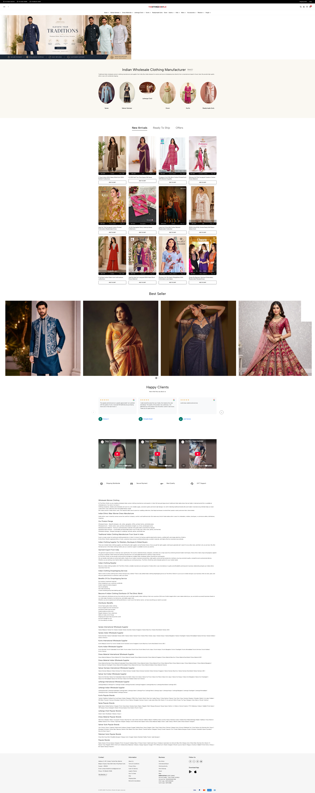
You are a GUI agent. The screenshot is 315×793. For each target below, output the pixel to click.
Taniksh (100, 698)
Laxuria (180, 745)
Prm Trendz (111, 721)
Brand (160, 771)
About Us (131, 761)
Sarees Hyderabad (112, 636)
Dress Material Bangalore (204, 663)
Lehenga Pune (141, 690)
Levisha (164, 719)
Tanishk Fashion (147, 729)
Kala (159, 719)
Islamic (171, 12)
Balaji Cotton (161, 721)
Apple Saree (101, 706)
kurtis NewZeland (153, 643)
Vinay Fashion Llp (196, 727)
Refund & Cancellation (134, 781)
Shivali (201, 700)
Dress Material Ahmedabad (120, 665)
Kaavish (168, 729)
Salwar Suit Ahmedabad (104, 678)
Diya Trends (139, 698)
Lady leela (166, 743)
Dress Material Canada (128, 657)
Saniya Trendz (161, 729)
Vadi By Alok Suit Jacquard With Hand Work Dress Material (142, 278)
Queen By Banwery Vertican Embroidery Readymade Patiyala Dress (201, 278)
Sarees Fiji (110, 630)
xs (165, 221)
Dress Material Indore (143, 663)
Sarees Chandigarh (180, 636)
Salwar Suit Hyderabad (115, 677)
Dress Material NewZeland (183, 657)
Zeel (104, 714)
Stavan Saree (164, 706)
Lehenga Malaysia (103, 684)
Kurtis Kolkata (205, 649)
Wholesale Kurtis (102, 526)
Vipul (140, 708)
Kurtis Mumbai (102, 649)
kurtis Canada (116, 643)
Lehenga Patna (149, 690)
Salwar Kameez (114, 12)
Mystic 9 (163, 700)
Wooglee (136, 700)
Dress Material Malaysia (104, 657)
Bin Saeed (142, 721)
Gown (165, 12)
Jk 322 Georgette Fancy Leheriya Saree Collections (140, 228)
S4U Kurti (117, 745)
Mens (182, 12)
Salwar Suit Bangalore (188, 677)
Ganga (193, 719)
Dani (153, 727)
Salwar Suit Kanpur (177, 677)
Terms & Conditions (134, 763)
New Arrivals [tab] (139, 127)
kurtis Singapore (134, 643)
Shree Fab (101, 737)
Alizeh (144, 698)
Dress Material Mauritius (169, 657)
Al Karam (106, 729)
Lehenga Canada (120, 684)
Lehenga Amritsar (103, 692)
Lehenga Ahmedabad (200, 690)
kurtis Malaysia (102, 643)
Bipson (150, 719)
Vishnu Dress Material (151, 721)
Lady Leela (151, 700)
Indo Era (122, 700)
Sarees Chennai (102, 637)
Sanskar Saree (133, 706)
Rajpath (144, 706)
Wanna (131, 700)
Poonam (106, 700)
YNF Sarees (101, 708)
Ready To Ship (161, 127)
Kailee (124, 698)
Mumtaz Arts (205, 727)
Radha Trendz (147, 737)
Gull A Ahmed (134, 721)
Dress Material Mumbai (104, 663)
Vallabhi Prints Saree (208, 706)
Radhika (105, 698)
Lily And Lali (173, 743)
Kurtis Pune (135, 649)
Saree (106, 12)
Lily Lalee (206, 698)
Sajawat (112, 727)
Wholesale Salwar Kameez (105, 529)
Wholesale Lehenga (103, 531)
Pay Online (161, 761)
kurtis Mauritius (144, 643)
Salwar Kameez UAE (199, 671)
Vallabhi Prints (201, 745)
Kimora (181, 727)
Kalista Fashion (109, 706)
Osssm (146, 700)
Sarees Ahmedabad (191, 636)
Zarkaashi (111, 708)
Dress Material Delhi (131, 663)
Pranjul (122, 719)
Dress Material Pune (155, 663)
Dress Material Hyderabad (118, 663)
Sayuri (107, 727)
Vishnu (207, 745)
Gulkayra (124, 727)
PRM (133, 698)
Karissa (111, 700)
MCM (175, 721)
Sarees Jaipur (152, 636)
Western (200, 12)
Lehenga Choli (138, 12)
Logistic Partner (133, 771)
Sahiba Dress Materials (186, 719)
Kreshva (194, 745)
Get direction (102, 774)
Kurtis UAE (162, 643)
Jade (167, 721)
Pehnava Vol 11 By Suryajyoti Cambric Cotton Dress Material (202, 178)
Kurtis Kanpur (157, 649)
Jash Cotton (135, 719)
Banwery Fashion (121, 729)
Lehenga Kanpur (167, 690)
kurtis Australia (125, 643)
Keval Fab (107, 737)
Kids (177, 12)
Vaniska (186, 698)
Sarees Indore (129, 636)
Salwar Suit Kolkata (128, 678)
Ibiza (145, 727)
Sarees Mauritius (146, 630)
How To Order (132, 773)
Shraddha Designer (115, 737)
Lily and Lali (170, 700)
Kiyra (106, 708)
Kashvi (132, 708)
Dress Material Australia (141, 657)
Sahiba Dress (139, 727)
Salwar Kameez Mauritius (171, 671)
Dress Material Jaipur (178, 663)
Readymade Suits (157, 12)
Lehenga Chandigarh (189, 690)
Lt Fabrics (176, 706)
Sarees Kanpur (161, 636)
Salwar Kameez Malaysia (104, 671)
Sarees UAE (166, 630)
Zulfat (179, 721)
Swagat (133, 727)
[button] (156, 378)
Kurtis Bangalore (166, 649)
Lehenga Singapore (141, 684)
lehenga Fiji (112, 684)
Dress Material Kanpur (191, 663)
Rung (178, 700)
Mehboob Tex (187, 727)
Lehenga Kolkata (113, 692)
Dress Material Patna (166, 663)
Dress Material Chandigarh (105, 665)
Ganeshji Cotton (174, 719)
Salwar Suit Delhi (126, 677)
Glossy (171, 721)
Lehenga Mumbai (102, 690)
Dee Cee (149, 698)
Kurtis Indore (127, 649)
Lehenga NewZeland (162, 684)
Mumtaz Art (128, 719)
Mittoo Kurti (160, 745)
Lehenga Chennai (122, 692)
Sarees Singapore (136, 630)
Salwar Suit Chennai (139, 678)
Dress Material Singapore (155, 657)
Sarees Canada (118, 630)
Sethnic (170, 706)
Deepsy (128, 721)
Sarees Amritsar (202, 636)
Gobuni (200, 706)
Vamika (206, 700)
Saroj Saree (126, 706)
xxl (170, 171)
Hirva (127, 700)
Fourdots (208, 729)
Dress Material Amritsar (134, 665)
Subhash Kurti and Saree (115, 698)
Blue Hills (157, 700)
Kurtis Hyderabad (111, 649)
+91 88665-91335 (107, 771)
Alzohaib (199, 729)
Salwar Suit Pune (147, 677)
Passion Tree (172, 698)
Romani (141, 719)
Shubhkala (108, 714)
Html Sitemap (162, 768)
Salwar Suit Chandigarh (201, 677)
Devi (178, 698)
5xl (183, 171)
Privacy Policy (132, 766)
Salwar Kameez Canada (129, 671)
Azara (168, 719)
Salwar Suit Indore (137, 677)
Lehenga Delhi (123, 690)
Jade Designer (155, 737)
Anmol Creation (184, 706)
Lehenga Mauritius (151, 684)
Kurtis (147, 12)
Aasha (135, 737)
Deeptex (191, 698)
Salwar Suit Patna (156, 677)
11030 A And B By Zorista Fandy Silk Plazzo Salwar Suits (201, 228)
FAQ (130, 776)
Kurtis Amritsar (197, 649)
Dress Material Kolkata (147, 665)
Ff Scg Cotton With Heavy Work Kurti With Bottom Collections (111, 178)
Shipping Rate (132, 778)
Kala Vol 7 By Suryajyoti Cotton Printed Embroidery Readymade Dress (109, 228)
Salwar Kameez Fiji (117, 671)
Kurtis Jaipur (150, 649)
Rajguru (189, 745)
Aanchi (184, 745)
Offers (179, 127)
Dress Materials (127, 12)
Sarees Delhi (121, 636)
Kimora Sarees (123, 708)
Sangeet (170, 745)
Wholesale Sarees (103, 524)
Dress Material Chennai (160, 665)
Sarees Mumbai (102, 636)
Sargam (149, 727)
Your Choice (101, 727)
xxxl (174, 171)
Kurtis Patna (142, 649)
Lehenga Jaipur (158, 690)
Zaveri (108, 731)
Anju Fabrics (195, 700)
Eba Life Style (102, 731)
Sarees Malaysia (102, 630)
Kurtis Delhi (120, 649)
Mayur (111, 719)
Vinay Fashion (209, 719)
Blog (160, 773)
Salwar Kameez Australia (142, 671)
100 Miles (100, 700)
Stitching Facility (163, 766)
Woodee (196, 698)
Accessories (191, 12)
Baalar (197, 719)
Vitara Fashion (164, 698)
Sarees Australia (127, 630)
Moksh (201, 698)
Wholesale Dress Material (105, 527)
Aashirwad (118, 727)
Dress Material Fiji (116, 657)
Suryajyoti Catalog (129, 743)
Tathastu (114, 714)
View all (189, 69)
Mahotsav (194, 706)
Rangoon (128, 698)
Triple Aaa (117, 721)
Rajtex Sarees (102, 743)
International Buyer (164, 763)
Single (207, 12)
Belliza (146, 719)
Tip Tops (183, 700)
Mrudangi (116, 700)
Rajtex (140, 706)
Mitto (175, 700)
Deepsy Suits (175, 727)
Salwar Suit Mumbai (103, 677)
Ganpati (123, 721)
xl (166, 171)
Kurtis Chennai (102, 651)
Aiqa (160, 727)
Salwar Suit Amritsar (117, 678)
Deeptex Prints (119, 743)
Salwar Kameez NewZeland (186, 671)
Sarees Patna (144, 636)
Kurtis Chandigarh (176, 649)
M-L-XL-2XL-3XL (112, 171)
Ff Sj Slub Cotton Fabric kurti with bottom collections (110, 278)
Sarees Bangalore (170, 636)
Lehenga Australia (130, 684)
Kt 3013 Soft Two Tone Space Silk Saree (140, 177)
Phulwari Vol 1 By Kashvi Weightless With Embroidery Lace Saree (171, 278)
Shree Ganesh (185, 721)
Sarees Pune (137, 636)
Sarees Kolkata (211, 636)
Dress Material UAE (196, 657)
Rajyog (152, 706)
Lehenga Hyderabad (113, 690)
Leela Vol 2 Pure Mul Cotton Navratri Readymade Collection (169, 228)
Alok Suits (101, 719)
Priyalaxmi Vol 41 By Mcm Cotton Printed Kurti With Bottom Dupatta (172, 178)
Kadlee (211, 698)
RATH (112, 745)
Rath (148, 706)
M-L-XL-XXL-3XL (112, 271)
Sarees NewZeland (157, 630)
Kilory (164, 727)
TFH (190, 706)
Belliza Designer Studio (184, 729)
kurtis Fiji (109, 643)
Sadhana (202, 719)
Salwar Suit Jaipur (167, 677)
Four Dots (135, 729)
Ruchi (136, 708)
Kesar (119, 714)
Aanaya (106, 746)
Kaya (181, 698)
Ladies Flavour (156, 698)
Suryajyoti (116, 719)
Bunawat (157, 706)
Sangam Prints (118, 706)
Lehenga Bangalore (178, 690)
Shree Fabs (113, 729)
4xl (179, 171)
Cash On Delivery (133, 768)
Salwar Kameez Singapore (157, 671)
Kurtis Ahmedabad (187, 649)
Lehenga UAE (172, 684)
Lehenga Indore (132, 690)
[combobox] (6, 7)
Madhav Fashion (102, 721)
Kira (129, 708)
